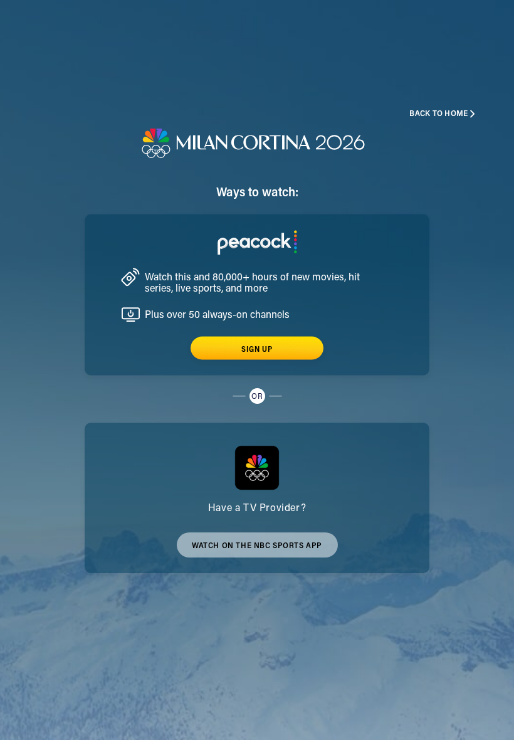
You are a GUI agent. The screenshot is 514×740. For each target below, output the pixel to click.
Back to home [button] (438, 114)
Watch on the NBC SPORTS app (257, 550)
